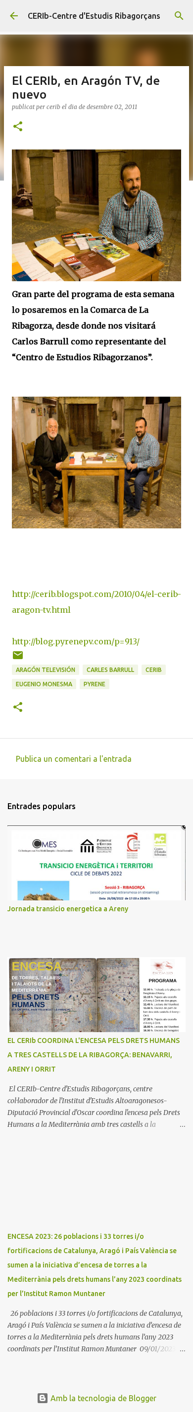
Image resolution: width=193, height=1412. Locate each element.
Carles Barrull (110, 670)
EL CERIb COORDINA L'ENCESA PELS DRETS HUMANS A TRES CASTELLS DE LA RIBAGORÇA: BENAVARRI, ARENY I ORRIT (93, 1055)
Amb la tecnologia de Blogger (102, 1398)
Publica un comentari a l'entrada (74, 758)
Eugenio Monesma (44, 684)
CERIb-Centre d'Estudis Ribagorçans (94, 15)
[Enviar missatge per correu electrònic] (18, 659)
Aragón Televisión (45, 670)
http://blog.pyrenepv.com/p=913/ (76, 641)
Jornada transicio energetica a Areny (67, 909)
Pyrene (94, 684)
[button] (18, 127)
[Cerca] (179, 16)
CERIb (153, 670)
